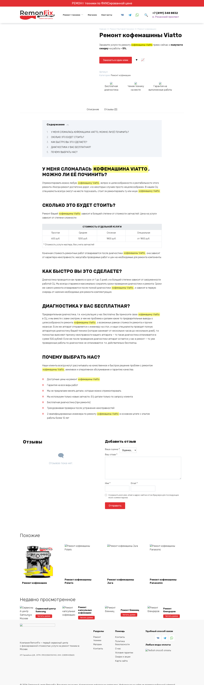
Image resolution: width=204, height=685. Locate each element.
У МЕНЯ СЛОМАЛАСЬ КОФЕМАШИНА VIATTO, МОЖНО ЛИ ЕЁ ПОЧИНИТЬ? (90, 132)
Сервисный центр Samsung (46, 610)
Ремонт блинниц (130, 610)
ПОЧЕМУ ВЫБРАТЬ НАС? (64, 152)
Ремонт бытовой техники (122, 29)
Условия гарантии (124, 652)
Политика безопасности (122, 643)
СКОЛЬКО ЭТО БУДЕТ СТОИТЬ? (67, 137)
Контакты (106, 15)
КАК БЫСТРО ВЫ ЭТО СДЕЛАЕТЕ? (69, 142)
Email (134, 483)
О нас (118, 648)
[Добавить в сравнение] (143, 59)
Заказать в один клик (115, 60)
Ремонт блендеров (169, 610)
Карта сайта (121, 661)
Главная (102, 29)
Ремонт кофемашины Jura (120, 581)
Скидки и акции (122, 656)
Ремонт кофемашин (146, 29)
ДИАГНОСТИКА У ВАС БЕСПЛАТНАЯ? (71, 147)
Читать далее (43, 616)
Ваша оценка (112, 449)
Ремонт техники (71, 15)
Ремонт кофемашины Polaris (78, 581)
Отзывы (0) (110, 109)
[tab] (92, 109)
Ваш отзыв (111, 454)
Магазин (92, 15)
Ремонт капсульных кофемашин (85, 610)
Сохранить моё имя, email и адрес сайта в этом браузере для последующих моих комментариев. (143, 496)
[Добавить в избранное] (136, 59)
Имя (107, 483)
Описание (93, 109)
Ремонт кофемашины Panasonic (163, 581)
